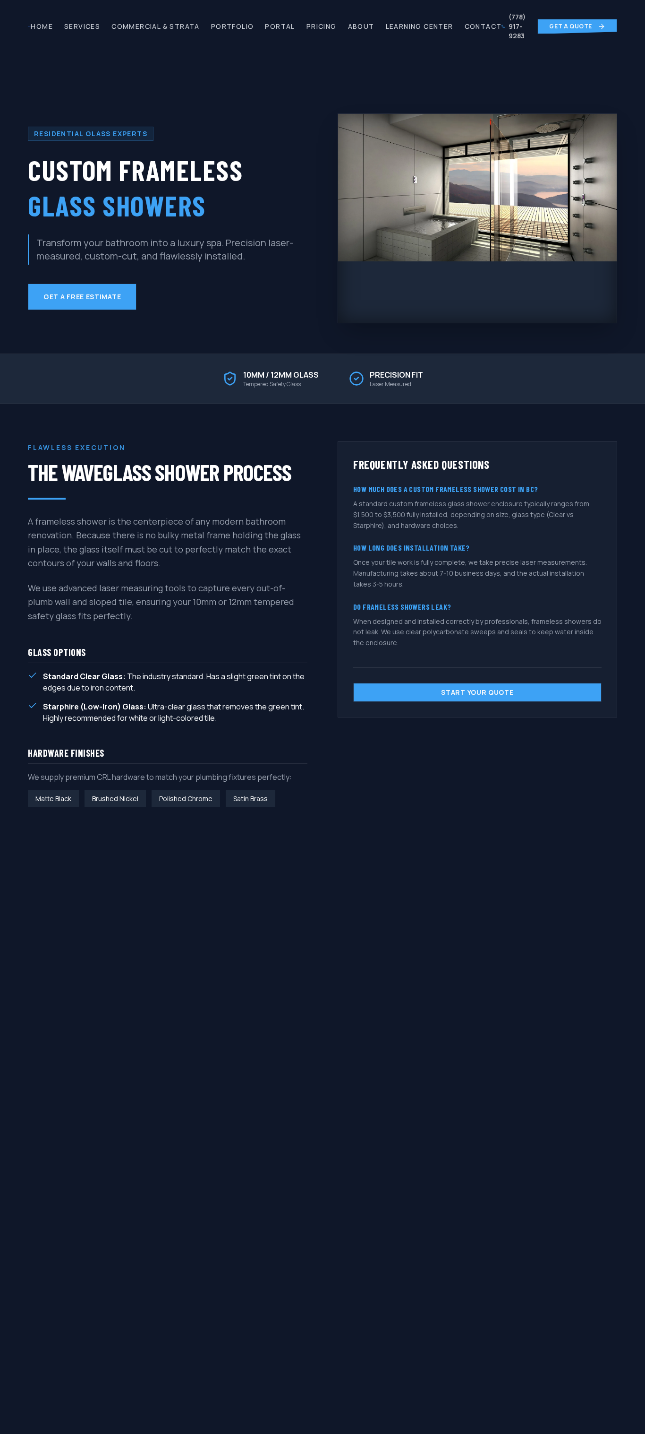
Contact (483, 26)
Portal (280, 26)
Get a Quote (570, 26)
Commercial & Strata (155, 26)
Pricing (321, 26)
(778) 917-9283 (517, 26)
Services (82, 26)
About (361, 26)
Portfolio (232, 26)
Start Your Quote (477, 692)
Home (42, 26)
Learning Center (419, 26)
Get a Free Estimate (82, 296)
